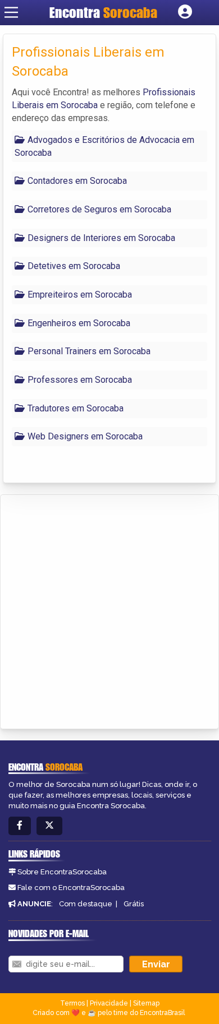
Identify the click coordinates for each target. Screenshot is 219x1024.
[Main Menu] (11, 12)
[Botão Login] (185, 12)
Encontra (103, 12)
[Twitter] (49, 826)
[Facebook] (19, 826)
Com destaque (85, 904)
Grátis (134, 904)
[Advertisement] (109, 610)
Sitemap (146, 1003)
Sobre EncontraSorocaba (62, 872)
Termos (72, 1003)
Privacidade (109, 1003)
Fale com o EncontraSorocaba (71, 887)
